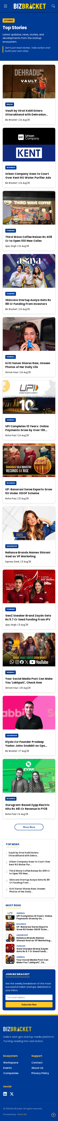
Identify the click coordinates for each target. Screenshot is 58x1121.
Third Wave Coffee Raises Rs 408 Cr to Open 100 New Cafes (28, 239)
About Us (37, 1068)
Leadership (12, 546)
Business (11, 167)
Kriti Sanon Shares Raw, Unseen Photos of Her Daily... (27, 890)
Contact (37, 1062)
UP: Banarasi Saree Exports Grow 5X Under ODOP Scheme (28, 491)
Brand (10, 104)
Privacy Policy (40, 1073)
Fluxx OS (22, 1114)
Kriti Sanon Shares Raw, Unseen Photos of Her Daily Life (27, 365)
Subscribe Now (29, 1004)
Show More (29, 827)
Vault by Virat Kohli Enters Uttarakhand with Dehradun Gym (25, 114)
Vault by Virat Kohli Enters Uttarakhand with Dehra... (24, 854)
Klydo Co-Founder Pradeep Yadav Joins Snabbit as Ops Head (25, 745)
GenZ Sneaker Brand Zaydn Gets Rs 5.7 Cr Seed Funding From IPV (28, 617)
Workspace (10, 1062)
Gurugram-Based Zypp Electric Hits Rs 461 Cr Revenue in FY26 (27, 807)
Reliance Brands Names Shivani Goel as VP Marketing (27, 554)
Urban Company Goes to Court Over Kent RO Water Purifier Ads (28, 176)
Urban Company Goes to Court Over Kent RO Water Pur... (29, 863)
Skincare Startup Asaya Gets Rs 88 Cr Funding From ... (29, 881)
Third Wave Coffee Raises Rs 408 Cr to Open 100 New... (29, 872)
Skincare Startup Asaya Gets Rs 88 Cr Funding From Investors (28, 302)
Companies (11, 1073)
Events (7, 1068)
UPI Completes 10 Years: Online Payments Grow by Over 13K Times (27, 430)
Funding (11, 230)
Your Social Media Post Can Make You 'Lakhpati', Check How (29, 680)
